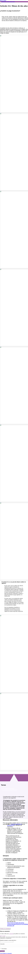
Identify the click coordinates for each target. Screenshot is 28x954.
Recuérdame (4, 948)
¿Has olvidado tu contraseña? (6, 953)
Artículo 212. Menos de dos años (8, 1)
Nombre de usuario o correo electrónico (8, 940)
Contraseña (2, 944)
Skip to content (3, 0)
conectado (11, 933)
